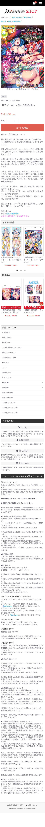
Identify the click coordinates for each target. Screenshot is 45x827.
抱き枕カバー (6, 342)
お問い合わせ (32, 805)
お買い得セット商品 (9, 357)
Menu (41, 2)
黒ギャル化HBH (7, 393)
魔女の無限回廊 (14, 21)
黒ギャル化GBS (7, 398)
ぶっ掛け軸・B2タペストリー (12, 347)
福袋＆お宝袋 (6, 377)
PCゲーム (28, 17)
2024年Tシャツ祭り (9, 403)
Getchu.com (7, 606)
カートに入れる (22, 128)
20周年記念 (6, 332)
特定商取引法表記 (16, 805)
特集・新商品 (17, 17)
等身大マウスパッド (9, 352)
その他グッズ (6, 372)
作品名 (3, 21)
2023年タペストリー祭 (10, 408)
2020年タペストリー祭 (10, 413)
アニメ (4, 367)
